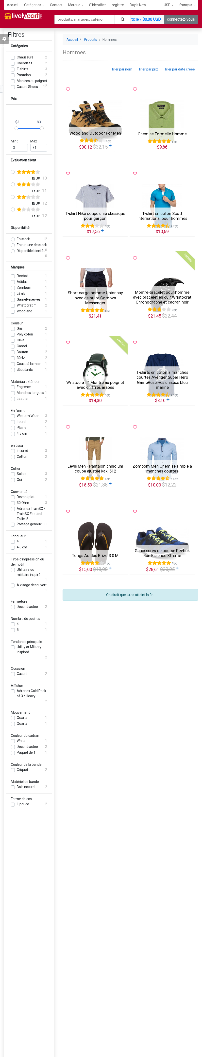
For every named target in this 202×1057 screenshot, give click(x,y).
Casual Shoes (27, 87)
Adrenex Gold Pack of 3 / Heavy (31, 693)
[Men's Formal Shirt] (162, 121)
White (21, 741)
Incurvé (22, 451)
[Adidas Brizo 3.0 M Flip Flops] (95, 544)
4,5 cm (22, 433)
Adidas (22, 282)
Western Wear (28, 416)
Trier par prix (148, 69)
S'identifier (97, 5)
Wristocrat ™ (26, 305)
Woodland (24, 311)
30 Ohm (23, 503)
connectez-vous (181, 19)
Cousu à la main (29, 364)
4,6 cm (22, 547)
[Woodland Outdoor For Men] (95, 121)
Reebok (23, 276)
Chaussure (25, 57)
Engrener (24, 387)
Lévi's (21, 293)
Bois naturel (26, 787)
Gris (20, 328)
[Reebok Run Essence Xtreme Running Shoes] (162, 544)
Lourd (21, 422)
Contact (56, 5)
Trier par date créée (179, 69)
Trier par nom (121, 69)
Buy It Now (138, 5)
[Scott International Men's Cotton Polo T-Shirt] (162, 206)
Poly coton (25, 334)
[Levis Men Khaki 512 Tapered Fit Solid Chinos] (95, 459)
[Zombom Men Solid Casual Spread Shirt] (162, 459)
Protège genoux (29, 524)
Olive (20, 340)
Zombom (24, 288)
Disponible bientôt (31, 251)
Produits (90, 40)
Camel (22, 346)
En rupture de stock (32, 245)
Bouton (22, 352)
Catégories (32, 5)
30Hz (21, 358)
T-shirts (22, 69)
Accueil (12, 5)
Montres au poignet (32, 81)
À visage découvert (32, 585)
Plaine (21, 428)
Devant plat (25, 497)
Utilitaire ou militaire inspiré (28, 572)
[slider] (16, 128)
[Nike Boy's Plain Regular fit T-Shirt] (95, 206)
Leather (23, 399)
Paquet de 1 (26, 752)
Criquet (22, 770)
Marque (74, 5)
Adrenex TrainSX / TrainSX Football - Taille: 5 (31, 514)
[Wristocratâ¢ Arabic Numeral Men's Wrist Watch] (95, 375)
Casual (22, 674)
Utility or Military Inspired (29, 649)
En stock (23, 239)
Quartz (22, 718)
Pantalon (24, 75)
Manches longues (30, 393)
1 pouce (23, 804)
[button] (168, 5)
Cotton (22, 457)
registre (118, 5)
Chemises (24, 63)
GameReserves (29, 299)
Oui (19, 480)
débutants (25, 370)
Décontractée (27, 607)
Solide (21, 474)
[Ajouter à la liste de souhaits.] (68, 89)
